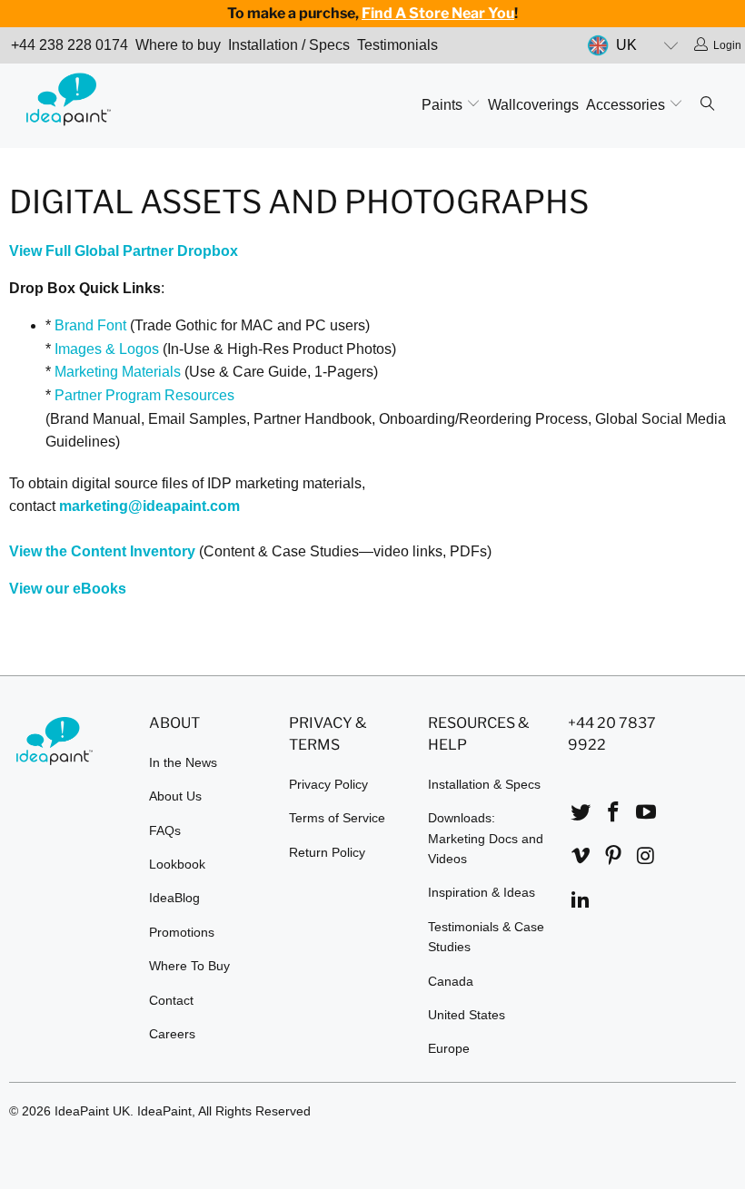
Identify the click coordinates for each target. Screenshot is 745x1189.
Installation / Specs (289, 45)
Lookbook (177, 864)
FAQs (165, 830)
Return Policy (327, 852)
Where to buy (178, 45)
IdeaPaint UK (92, 1111)
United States (466, 1014)
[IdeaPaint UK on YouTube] (646, 813)
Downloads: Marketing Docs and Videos (485, 838)
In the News (183, 762)
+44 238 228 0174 (69, 45)
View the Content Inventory (102, 551)
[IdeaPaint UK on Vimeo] (581, 857)
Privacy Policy (328, 784)
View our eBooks (67, 588)
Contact (171, 1000)
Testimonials (397, 45)
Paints (444, 105)
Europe (449, 1048)
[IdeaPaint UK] (68, 102)
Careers (172, 1034)
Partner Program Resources (144, 395)
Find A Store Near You (438, 13)
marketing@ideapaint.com (149, 506)
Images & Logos (107, 349)
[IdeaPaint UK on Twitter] (581, 813)
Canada (450, 981)
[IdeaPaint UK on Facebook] (614, 813)
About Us (175, 796)
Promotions (181, 932)
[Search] (708, 106)
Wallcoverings (533, 105)
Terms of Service (337, 818)
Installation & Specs (484, 784)
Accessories (627, 105)
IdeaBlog (174, 897)
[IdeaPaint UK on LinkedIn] (581, 900)
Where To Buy (189, 965)
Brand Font (90, 325)
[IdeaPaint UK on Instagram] (646, 857)
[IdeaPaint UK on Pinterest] (614, 857)
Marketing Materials (118, 371)
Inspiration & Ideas (481, 892)
